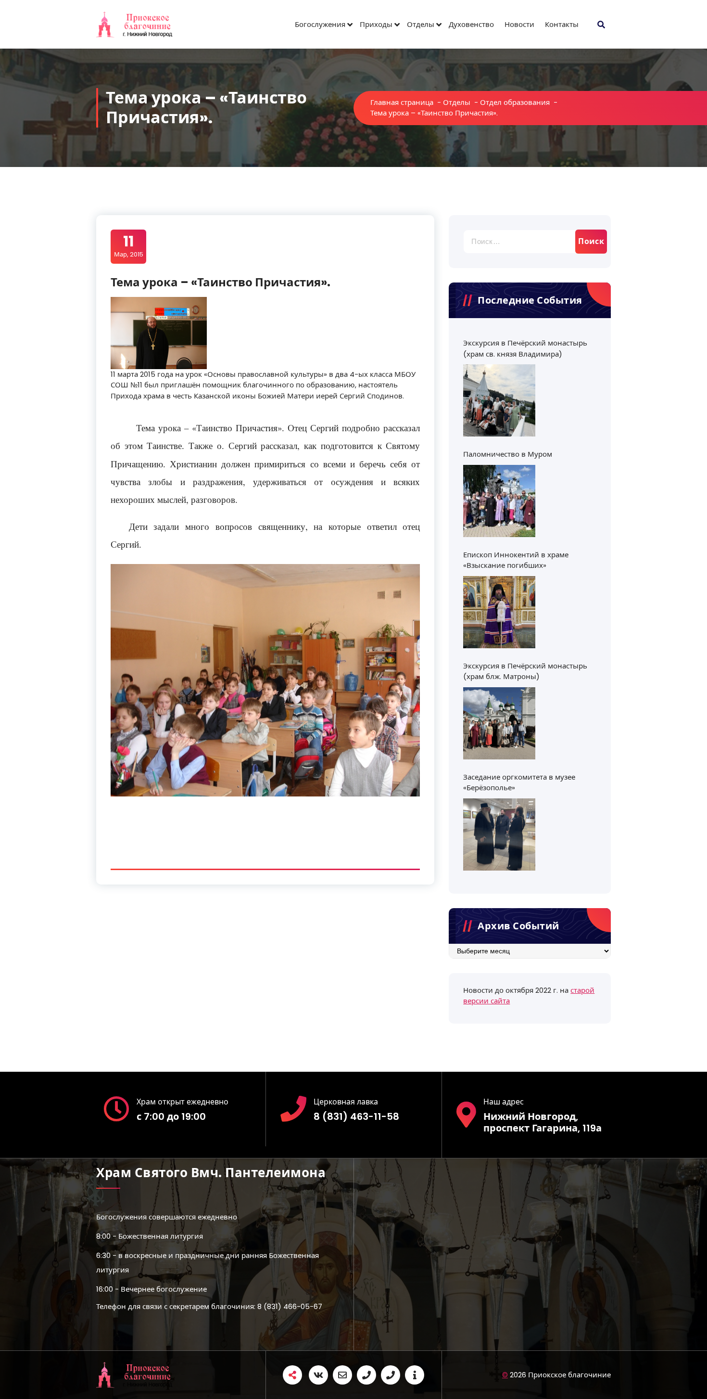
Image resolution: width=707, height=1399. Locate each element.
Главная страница (401, 102)
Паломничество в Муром (507, 454)
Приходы (376, 24)
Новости (519, 24)
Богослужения (320, 24)
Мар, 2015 (128, 246)
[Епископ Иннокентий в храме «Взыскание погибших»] (499, 612)
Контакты (562, 24)
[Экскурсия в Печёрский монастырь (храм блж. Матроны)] (499, 723)
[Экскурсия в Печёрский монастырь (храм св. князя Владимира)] (499, 400)
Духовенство (471, 24)
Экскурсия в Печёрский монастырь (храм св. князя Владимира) (525, 348)
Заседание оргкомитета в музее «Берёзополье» (519, 782)
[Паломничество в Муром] (499, 501)
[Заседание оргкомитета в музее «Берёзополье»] (499, 834)
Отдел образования (515, 102)
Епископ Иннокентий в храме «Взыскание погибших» (515, 560)
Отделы (420, 24)
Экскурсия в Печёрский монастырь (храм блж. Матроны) (525, 671)
